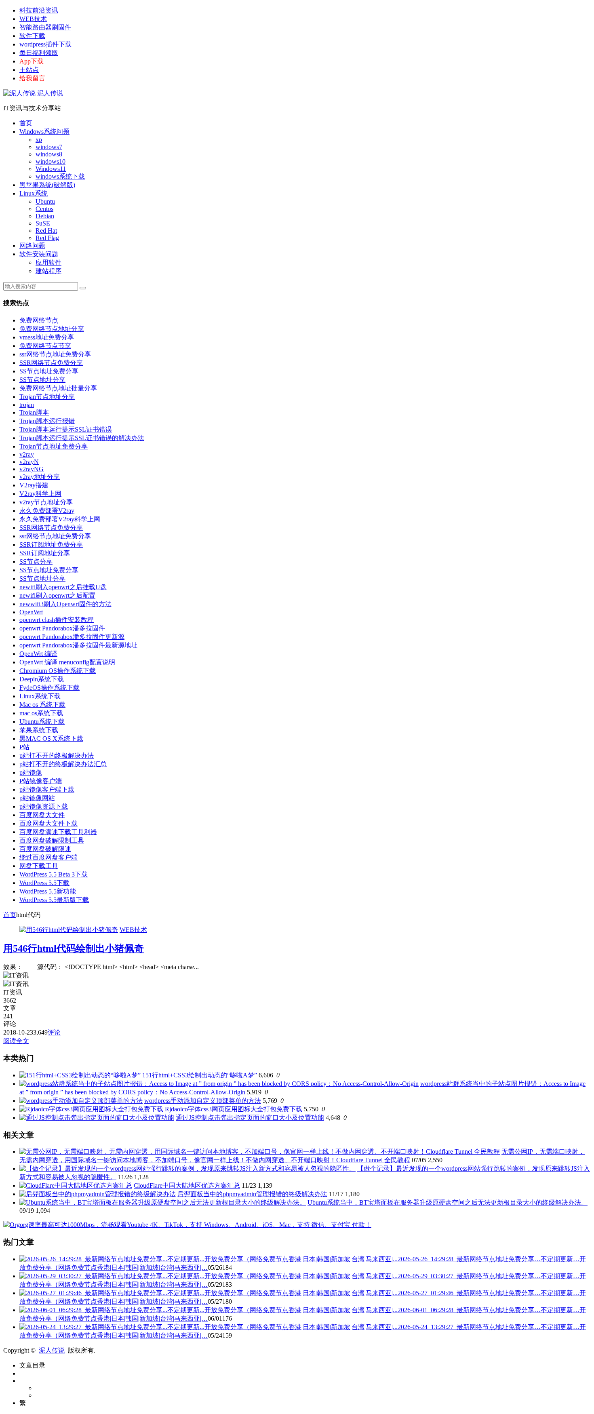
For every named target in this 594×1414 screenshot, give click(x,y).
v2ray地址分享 (39, 476)
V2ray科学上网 (40, 493)
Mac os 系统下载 (42, 704)
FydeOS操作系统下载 (49, 687)
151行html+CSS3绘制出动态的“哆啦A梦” (199, 1075)
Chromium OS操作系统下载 (57, 670)
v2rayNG (31, 469)
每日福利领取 (38, 52)
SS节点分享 (36, 561)
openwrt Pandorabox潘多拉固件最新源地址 (78, 645)
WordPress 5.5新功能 (47, 891)
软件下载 (32, 35)
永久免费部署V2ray (46, 510)
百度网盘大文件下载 (48, 823)
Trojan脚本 (34, 412)
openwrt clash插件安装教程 (56, 619)
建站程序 (48, 271)
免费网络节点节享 (45, 345)
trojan (26, 404)
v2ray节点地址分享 (46, 502)
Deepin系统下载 (41, 679)
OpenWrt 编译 (38, 653)
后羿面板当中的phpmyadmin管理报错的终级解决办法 (252, 1194)
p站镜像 (30, 772)
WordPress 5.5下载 (44, 882)
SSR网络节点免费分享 (51, 362)
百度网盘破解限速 (45, 848)
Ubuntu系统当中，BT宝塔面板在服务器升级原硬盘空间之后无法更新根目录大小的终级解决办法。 (448, 1202)
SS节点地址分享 (42, 379)
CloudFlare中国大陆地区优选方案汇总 (187, 1185)
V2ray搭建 (33, 485)
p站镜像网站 (37, 797)
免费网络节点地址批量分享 (58, 388)
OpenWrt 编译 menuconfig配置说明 (67, 662)
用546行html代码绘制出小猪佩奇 (73, 948)
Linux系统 (33, 193)
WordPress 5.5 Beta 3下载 (53, 874)
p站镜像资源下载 (43, 806)
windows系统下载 (60, 176)
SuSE (43, 223)
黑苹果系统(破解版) (47, 184)
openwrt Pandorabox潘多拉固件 (62, 628)
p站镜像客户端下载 (46, 789)
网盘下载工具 (38, 865)
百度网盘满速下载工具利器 (58, 831)
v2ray (26, 454)
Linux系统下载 (40, 696)
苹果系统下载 (38, 730)
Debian (45, 216)
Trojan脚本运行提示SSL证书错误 (65, 429)
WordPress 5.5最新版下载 (54, 899)
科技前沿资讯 (38, 10)
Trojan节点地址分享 (47, 396)
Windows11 (51, 168)
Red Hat (46, 230)
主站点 (29, 69)
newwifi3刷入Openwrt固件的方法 (65, 604)
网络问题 (32, 245)
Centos (44, 208)
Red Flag (47, 237)
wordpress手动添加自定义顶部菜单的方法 (202, 1100)
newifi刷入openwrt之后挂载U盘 (63, 587)
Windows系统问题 (44, 131)
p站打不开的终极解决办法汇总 (63, 764)
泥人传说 (49, 93)
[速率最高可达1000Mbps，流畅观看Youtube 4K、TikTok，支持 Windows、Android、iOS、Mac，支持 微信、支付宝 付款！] (187, 1224)
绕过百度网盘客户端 (48, 857)
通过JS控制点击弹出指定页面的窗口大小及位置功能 (250, 1117)
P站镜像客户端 (40, 781)
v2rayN (29, 461)
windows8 (49, 154)
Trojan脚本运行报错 (47, 420)
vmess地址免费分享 (46, 337)
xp (39, 139)
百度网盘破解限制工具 (51, 840)
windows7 (49, 146)
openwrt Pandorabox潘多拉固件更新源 (71, 636)
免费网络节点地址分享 (51, 328)
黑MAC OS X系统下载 (51, 738)
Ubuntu (45, 201)
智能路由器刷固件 (45, 27)
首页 (25, 123)
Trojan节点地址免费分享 (53, 446)
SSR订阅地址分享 (44, 553)
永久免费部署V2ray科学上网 (59, 519)
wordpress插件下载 (45, 44)
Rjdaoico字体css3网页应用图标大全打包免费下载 (233, 1109)
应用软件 (48, 262)
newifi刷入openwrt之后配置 (57, 595)
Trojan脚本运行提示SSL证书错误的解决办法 (81, 437)
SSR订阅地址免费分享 (51, 544)
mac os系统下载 (41, 713)
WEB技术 (33, 18)
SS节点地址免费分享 (48, 371)
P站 (24, 747)
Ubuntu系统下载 (42, 721)
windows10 (50, 161)
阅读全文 (16, 1040)
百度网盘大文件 (42, 814)
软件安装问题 (38, 254)
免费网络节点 (38, 320)
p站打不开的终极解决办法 (56, 755)
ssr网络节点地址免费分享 (55, 354)
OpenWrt (31, 612)
